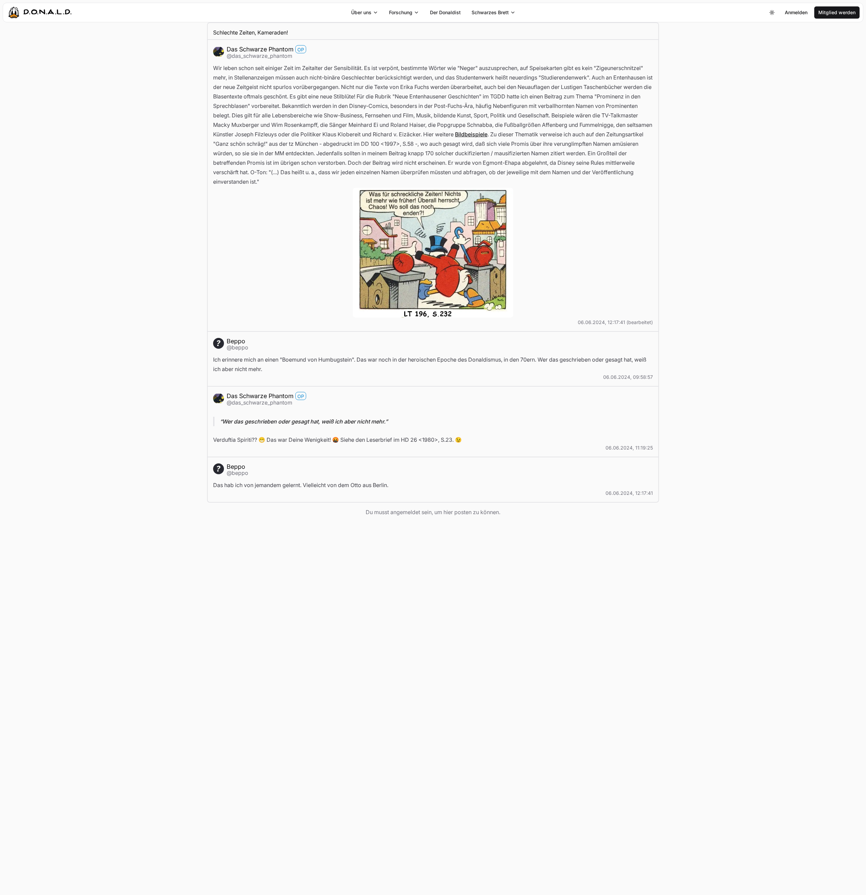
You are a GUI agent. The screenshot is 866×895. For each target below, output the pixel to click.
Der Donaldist (445, 12)
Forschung (400, 12)
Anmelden (796, 12)
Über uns (361, 12)
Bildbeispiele (471, 134)
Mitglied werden (837, 12)
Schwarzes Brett (490, 12)
